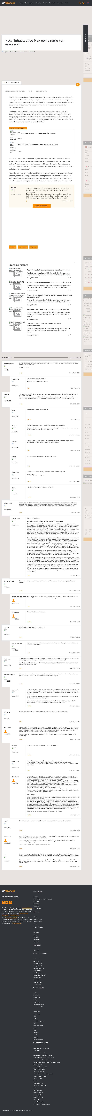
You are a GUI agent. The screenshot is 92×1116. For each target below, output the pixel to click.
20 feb (87, 189)
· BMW (34, 1030)
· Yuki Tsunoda (37, 984)
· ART (34, 1009)
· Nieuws (35, 917)
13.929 (17, 603)
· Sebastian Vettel (38, 982)
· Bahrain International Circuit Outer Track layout (46, 1062)
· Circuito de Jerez (38, 1083)
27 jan (87, 153)
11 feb (86, 169)
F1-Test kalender (16, 923)
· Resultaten (36, 939)
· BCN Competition (38, 1025)
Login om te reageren (75, 357)
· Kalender (36, 941)
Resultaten (52, 2)
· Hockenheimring (38, 1097)
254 (16, 432)
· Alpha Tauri (36, 997)
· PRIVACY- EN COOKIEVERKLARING (42, 899)
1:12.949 (89, 49)
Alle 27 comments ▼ (41, 206)
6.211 (16, 463)
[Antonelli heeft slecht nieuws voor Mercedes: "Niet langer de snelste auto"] (17, 296)
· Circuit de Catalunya (39, 1071)
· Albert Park (36, 1050)
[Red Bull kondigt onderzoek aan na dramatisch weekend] (17, 270)
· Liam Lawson (37, 972)
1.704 (16, 525)
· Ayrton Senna (37, 961)
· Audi (34, 1018)
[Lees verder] (62, 198)
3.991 (8, 734)
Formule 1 (69, 97)
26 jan (87, 150)
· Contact (35, 896)
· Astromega (36, 1014)
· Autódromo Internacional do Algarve (43, 1057)
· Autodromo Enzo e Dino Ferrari (41, 1052)
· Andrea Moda (37, 1002)
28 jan (87, 155)
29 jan (87, 158)
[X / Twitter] (6, 902)
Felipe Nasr (61, 102)
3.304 (17, 618)
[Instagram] (10, 902)
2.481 (8, 587)
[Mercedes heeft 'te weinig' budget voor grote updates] (17, 309)
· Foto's (35, 924)
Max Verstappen (29, 2)
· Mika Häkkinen (37, 977)
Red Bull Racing (14, 915)
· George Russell (37, 965)
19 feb (87, 186)
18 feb (87, 184)
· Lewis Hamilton (37, 970)
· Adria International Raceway (41, 1048)
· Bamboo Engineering (39, 1021)
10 (7, 370)
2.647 (8, 681)
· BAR (34, 1023)
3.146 (8, 634)
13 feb (86, 175)
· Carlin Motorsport (38, 1039)
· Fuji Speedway (37, 1090)
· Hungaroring (37, 1099)
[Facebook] (3, 902)
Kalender (59, 2)
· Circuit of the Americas (39, 1076)
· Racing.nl (36, 950)
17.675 (17, 478)
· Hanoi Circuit (37, 1094)
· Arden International (38, 1004)
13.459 (18, 194)
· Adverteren (36, 901)
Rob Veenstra (43, 91)
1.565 (16, 696)
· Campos (35, 1037)
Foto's (66, 2)
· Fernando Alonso (38, 963)
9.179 (16, 385)
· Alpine (35, 1000)
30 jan (87, 161)
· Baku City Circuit (38, 1064)
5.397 (17, 416)
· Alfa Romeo (36, 995)
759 (8, 718)
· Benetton (36, 1028)
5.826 (9, 665)
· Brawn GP (36, 1032)
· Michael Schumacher (39, 975)
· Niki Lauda (36, 979)
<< (11, 82)
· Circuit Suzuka (37, 1078)
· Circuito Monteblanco (39, 1085)
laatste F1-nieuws (27, 908)
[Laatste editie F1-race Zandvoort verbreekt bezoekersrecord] (17, 323)
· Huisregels (36, 903)
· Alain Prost (36, 958)
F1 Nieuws (12, 247)
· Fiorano (35, 1087)
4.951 (16, 752)
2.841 (8, 827)
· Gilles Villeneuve (38, 1092)
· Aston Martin (37, 1011)
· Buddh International (39, 1069)
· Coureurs (36, 932)
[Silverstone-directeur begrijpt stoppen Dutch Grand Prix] (17, 282)
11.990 (17, 447)
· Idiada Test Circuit (38, 1101)
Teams (45, 2)
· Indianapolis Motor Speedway (41, 1104)
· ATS (34, 1016)
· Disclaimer (36, 906)
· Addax (35, 993)
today (8, 3)
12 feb (86, 172)
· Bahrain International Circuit (41, 1059)
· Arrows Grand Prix (38, 1007)
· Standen (35, 937)
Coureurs (38, 2)
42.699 (9, 509)
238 (8, 861)
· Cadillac (35, 1035)
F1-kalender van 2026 (11, 917)
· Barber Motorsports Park (40, 1066)
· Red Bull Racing (37, 921)
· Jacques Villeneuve (38, 968)
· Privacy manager (38, 908)
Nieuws (21, 2)
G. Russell (89, 58)
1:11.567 (89, 59)
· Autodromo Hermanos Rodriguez (42, 1055)
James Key (22, 114)
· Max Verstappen (37, 919)
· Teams (35, 934)
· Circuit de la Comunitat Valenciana (43, 1073)
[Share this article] (78, 84)
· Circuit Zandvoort (38, 1080)
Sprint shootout (87, 54)
